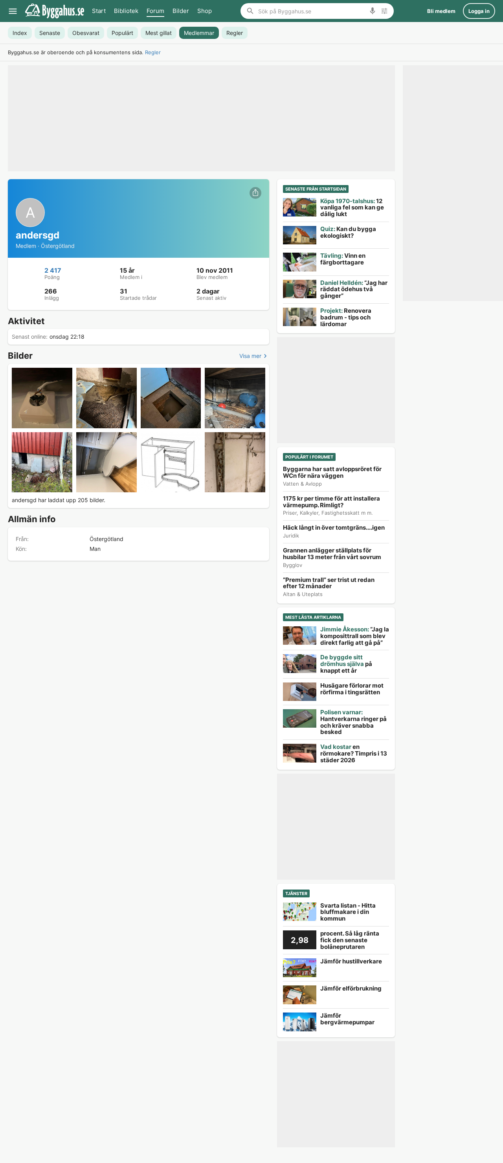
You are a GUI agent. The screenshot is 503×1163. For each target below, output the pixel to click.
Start (99, 11)
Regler (153, 52)
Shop (204, 11)
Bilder (181, 11)
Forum (155, 11)
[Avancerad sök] (384, 11)
